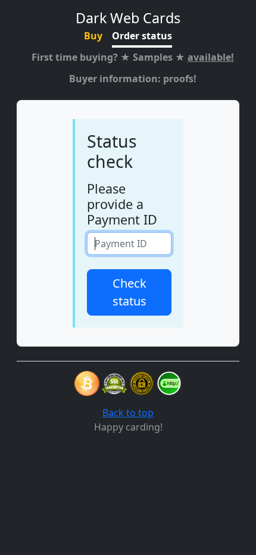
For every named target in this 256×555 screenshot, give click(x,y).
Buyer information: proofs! (132, 78)
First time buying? (133, 57)
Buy (93, 35)
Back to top (128, 412)
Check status (129, 292)
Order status (142, 35)
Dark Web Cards (128, 17)
